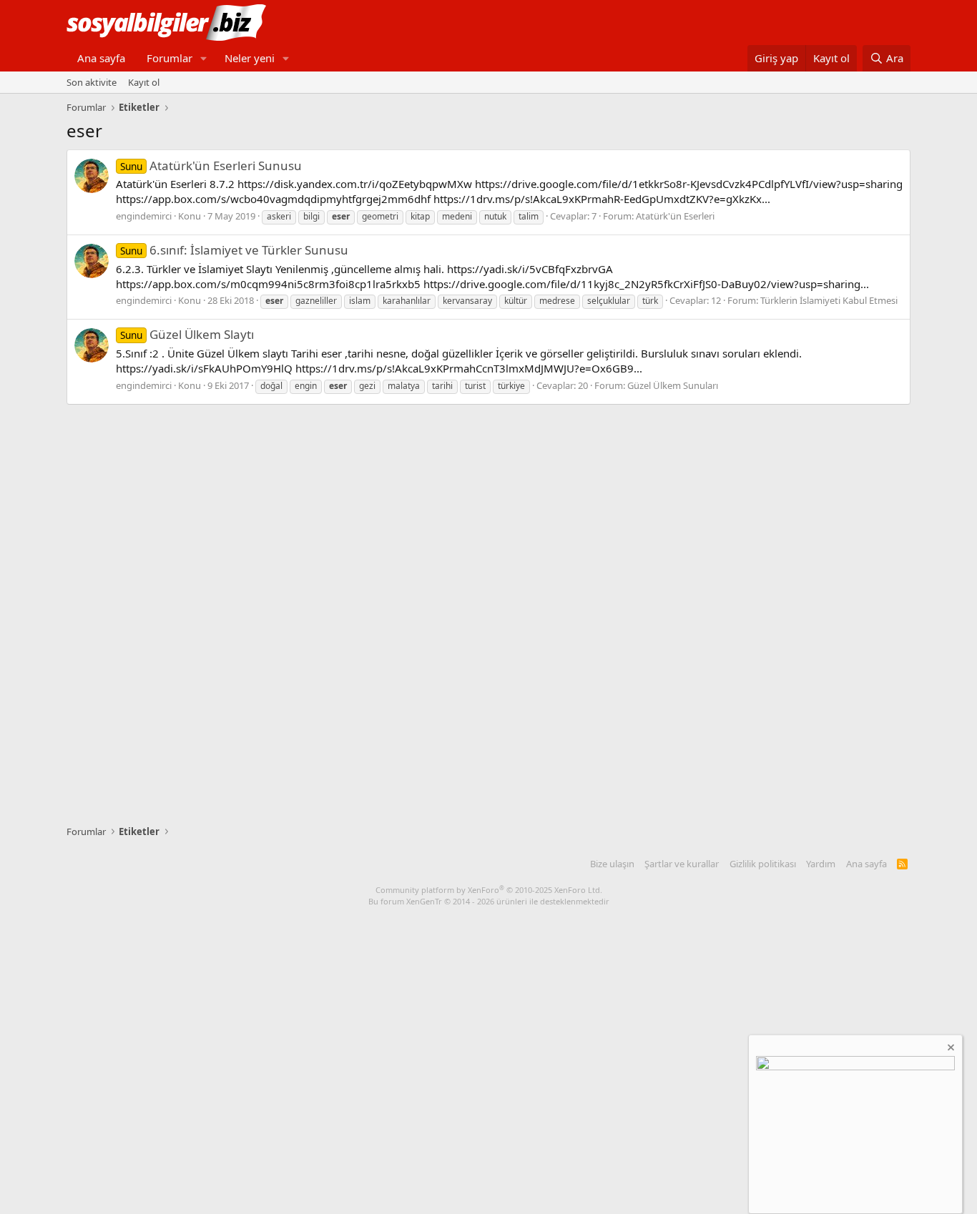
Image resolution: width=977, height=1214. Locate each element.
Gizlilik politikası (763, 863)
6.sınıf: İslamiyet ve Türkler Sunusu (234, 250)
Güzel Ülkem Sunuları (672, 385)
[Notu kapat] (950, 1049)
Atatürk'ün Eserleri (675, 215)
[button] (204, 58)
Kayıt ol (143, 82)
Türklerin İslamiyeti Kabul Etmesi (829, 300)
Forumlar (169, 58)
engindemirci (144, 215)
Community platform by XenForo (488, 889)
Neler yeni (250, 58)
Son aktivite (92, 82)
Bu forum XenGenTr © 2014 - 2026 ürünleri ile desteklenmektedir (488, 901)
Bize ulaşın (612, 863)
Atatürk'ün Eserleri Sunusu (211, 165)
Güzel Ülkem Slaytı (187, 334)
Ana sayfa (101, 58)
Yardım (820, 863)
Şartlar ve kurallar (681, 863)
